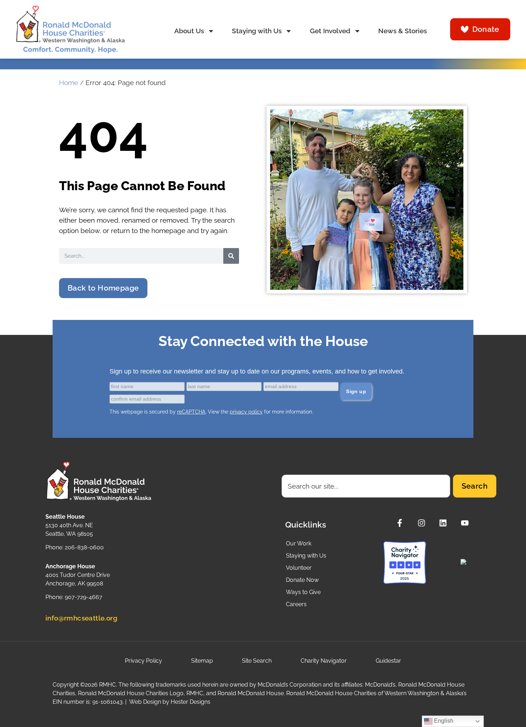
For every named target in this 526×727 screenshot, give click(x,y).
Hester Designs (190, 701)
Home (68, 83)
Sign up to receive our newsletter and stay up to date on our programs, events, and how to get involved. (256, 371)
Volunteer (299, 567)
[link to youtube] (467, 523)
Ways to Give (303, 592)
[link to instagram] (423, 523)
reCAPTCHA (191, 412)
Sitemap (202, 660)
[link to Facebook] (402, 523)
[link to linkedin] (445, 523)
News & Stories (402, 31)
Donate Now (302, 580)
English (443, 721)
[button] (103, 288)
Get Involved (330, 31)
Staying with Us (257, 31)
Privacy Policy (143, 660)
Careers (296, 604)
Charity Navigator (324, 660)
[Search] (231, 256)
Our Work (298, 543)
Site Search (257, 660)
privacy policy (246, 412)
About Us (189, 31)
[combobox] (366, 486)
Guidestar (388, 660)
